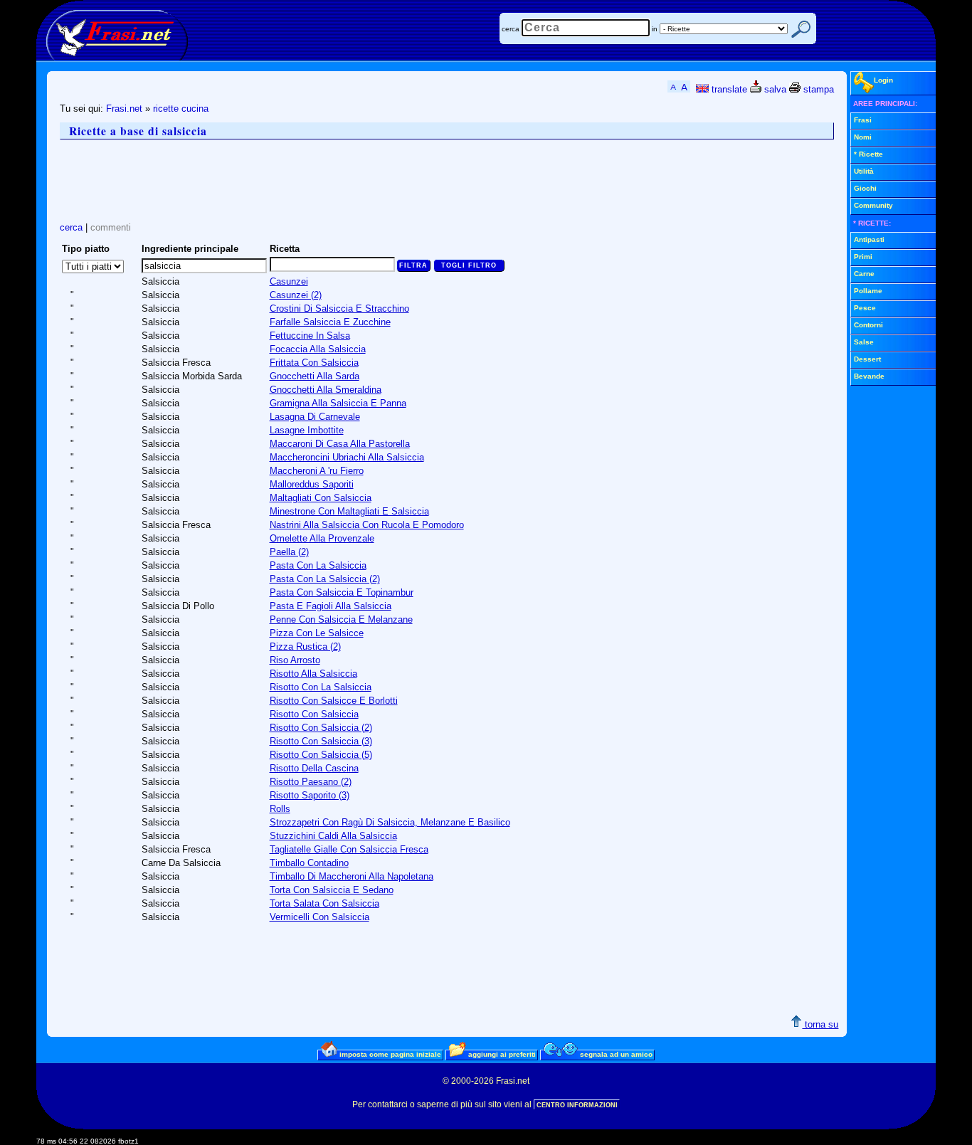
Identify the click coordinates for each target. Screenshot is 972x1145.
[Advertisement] (319, 181)
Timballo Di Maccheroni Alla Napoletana (351, 876)
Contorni (868, 325)
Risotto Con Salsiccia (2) (321, 727)
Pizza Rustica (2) (305, 646)
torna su (820, 1024)
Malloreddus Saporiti (312, 484)
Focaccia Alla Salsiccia (318, 349)
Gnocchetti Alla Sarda (314, 376)
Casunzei (289, 281)
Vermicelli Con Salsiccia (319, 917)
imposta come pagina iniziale (389, 1054)
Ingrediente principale (190, 248)
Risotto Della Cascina (314, 768)
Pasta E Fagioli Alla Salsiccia (330, 606)
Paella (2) (289, 552)
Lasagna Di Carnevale (315, 416)
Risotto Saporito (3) (309, 795)
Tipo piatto (86, 248)
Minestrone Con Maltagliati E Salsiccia (349, 511)
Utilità (864, 171)
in (654, 29)
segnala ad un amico (615, 1054)
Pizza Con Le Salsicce (317, 633)
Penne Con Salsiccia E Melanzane (341, 619)
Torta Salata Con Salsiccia (324, 903)
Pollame (868, 291)
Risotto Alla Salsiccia (313, 673)
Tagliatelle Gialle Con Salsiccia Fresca (349, 849)
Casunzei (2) (296, 295)
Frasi (863, 120)
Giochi (865, 188)
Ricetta (285, 248)
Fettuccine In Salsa (310, 335)
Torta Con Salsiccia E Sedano (331, 890)
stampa (817, 89)
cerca (510, 29)
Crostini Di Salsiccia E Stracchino (339, 308)
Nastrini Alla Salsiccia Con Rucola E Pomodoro (367, 524)
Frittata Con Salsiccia (314, 362)
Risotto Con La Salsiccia (320, 687)
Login (883, 80)
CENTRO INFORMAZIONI (577, 1105)
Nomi (863, 137)
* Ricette (868, 154)
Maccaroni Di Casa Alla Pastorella (340, 443)
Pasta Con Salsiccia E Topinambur (341, 592)
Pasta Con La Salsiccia (318, 565)
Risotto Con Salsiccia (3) (321, 741)
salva (773, 89)
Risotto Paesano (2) (311, 781)
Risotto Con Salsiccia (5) (321, 754)
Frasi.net (124, 108)
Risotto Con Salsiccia (314, 714)
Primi (863, 256)
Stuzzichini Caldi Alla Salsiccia (333, 835)
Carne (864, 274)
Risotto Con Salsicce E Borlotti (334, 700)
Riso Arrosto (295, 660)
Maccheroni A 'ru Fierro (317, 470)
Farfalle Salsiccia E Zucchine (330, 322)
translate (728, 89)
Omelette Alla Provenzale (322, 538)
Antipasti (869, 239)
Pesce (865, 308)
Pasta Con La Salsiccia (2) (325, 579)
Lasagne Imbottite (307, 430)
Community (873, 205)
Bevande (869, 376)
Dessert (867, 359)
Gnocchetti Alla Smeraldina (325, 389)
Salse (864, 342)
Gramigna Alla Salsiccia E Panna (338, 403)
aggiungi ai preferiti (501, 1054)
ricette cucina (180, 108)
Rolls (280, 808)
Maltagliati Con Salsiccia (320, 497)
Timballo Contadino (309, 863)
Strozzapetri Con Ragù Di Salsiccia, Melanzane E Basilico (390, 822)
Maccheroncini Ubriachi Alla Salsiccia (347, 457)
